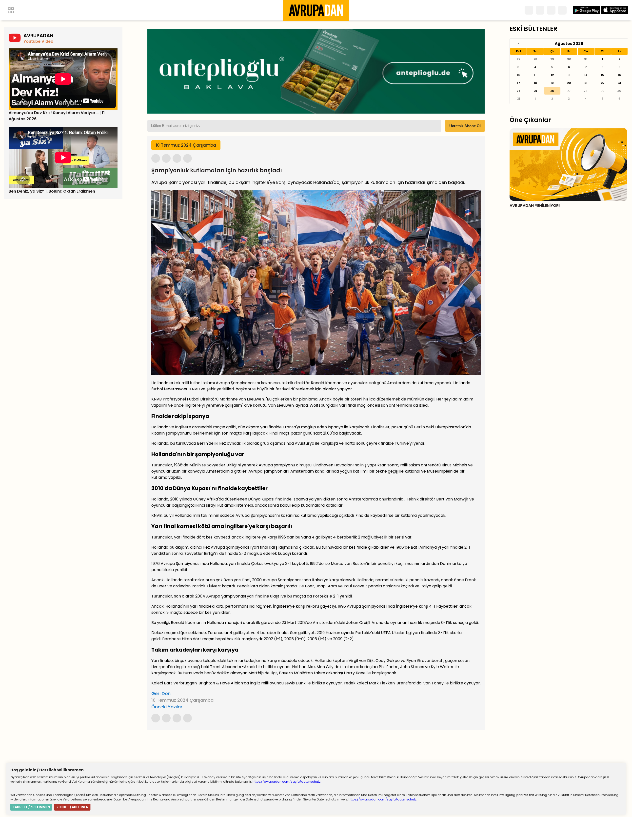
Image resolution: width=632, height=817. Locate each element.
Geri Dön (161, 693)
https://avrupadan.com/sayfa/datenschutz (286, 781)
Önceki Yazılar (166, 707)
